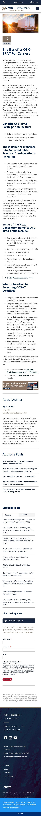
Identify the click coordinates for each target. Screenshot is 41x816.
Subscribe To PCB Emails (11, 662)
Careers (7, 765)
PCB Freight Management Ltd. (15, 757)
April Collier (9, 407)
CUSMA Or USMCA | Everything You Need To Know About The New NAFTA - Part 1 (18, 602)
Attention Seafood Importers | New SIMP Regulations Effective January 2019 (19, 520)
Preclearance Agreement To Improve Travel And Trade (17, 593)
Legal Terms (8, 776)
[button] (37, 8)
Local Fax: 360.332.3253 (13, 730)
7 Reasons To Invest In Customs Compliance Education (15, 558)
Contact (7, 772)
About (6, 769)
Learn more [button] (14, 808)
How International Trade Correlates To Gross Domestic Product (18, 574)
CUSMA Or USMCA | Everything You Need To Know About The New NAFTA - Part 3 (18, 540)
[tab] (11, 515)
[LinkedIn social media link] (10, 738)
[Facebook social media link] (6, 738)
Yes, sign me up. (9, 674)
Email (4, 654)
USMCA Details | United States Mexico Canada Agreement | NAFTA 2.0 (18, 550)
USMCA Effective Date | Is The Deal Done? (16, 566)
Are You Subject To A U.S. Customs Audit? (19, 476)
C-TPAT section (22, 375)
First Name (6, 639)
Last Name (6, 647)
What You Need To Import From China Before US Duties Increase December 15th (18, 583)
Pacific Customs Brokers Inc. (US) (16, 753)
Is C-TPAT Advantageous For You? (18, 278)
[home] (15, 8)
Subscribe (7, 679)
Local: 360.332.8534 (11, 718)
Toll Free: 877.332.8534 (12, 715)
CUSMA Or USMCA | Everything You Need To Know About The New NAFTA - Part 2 (18, 530)
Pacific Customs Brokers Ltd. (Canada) (15, 748)
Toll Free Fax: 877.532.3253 (14, 726)
